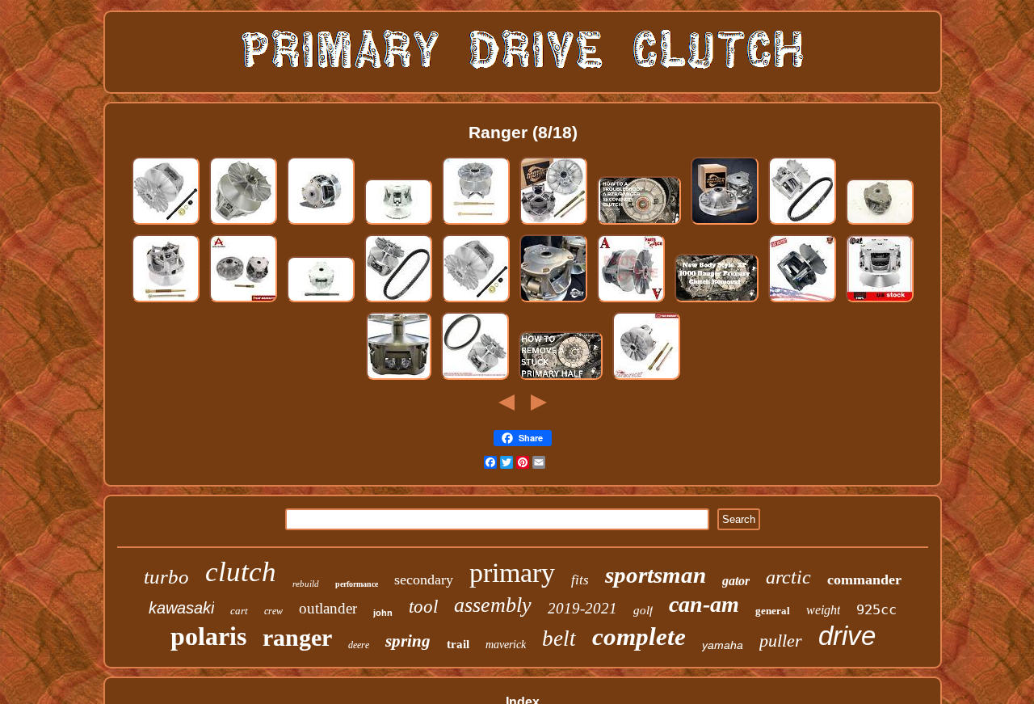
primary (512, 573)
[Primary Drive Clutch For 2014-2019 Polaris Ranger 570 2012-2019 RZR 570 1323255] (631, 301)
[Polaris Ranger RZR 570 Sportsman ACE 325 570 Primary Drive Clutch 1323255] (880, 223)
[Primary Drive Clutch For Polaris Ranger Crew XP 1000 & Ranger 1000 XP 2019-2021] (476, 223)
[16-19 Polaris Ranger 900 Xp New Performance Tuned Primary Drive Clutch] (553, 301)
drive (847, 636)
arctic (788, 577)
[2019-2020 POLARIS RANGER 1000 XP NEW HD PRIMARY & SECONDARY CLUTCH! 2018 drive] (553, 223)
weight (823, 610)
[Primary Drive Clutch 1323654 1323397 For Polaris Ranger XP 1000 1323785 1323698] (646, 379)
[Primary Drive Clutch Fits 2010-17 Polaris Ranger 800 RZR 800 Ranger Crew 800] (880, 301)
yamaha (722, 645)
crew (273, 611)
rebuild (305, 583)
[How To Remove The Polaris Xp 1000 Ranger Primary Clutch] (716, 301)
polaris (208, 636)
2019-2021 (582, 608)
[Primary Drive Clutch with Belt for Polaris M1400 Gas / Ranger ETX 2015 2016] (475, 379)
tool (423, 607)
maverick (505, 645)
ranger (297, 637)
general (772, 611)
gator (736, 581)
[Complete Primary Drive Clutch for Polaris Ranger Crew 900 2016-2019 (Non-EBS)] (243, 223)
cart (239, 611)
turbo (166, 577)
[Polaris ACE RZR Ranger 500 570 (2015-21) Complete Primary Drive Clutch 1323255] (321, 223)
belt (559, 638)
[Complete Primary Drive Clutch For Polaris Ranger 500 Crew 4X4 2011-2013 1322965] (398, 301)
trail (458, 644)
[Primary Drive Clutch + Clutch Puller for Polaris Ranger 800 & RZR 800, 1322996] (321, 301)
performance (356, 584)
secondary (423, 579)
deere (358, 645)
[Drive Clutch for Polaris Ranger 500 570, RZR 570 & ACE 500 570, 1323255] (398, 223)
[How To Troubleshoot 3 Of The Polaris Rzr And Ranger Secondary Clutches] (639, 223)
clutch (240, 572)
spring (408, 641)
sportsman (655, 575)
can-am (704, 604)
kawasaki (181, 608)
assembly (493, 605)
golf (643, 610)
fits (580, 580)
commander (864, 579)
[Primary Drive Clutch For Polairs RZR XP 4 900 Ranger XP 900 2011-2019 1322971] (399, 379)
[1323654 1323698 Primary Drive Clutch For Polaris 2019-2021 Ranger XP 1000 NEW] (165, 301)
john (383, 613)
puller (780, 640)
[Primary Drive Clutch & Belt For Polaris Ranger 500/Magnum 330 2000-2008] (802, 223)
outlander (328, 608)
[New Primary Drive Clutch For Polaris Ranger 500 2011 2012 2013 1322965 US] (802, 301)
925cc (876, 609)
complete (639, 636)
